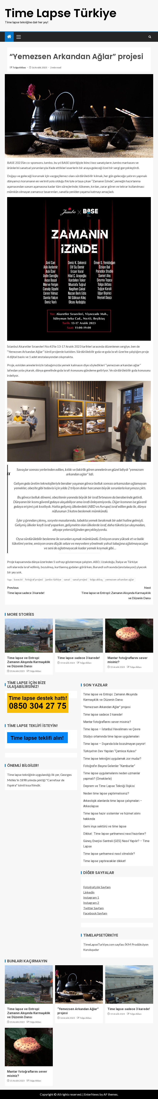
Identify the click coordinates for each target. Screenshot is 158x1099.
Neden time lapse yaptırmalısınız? (106, 793)
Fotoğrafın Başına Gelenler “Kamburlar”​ (109, 766)
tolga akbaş (96, 579)
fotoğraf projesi (34, 579)
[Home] (9, 36)
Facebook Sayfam (95, 913)
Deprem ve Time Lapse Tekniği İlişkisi (109, 786)
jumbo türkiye (53, 579)
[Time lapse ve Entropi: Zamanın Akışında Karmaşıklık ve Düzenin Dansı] (29, 636)
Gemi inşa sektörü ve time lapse (104, 826)
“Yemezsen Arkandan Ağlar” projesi (106, 707)
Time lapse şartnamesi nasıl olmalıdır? (109, 854)
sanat (67, 579)
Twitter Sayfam (93, 908)
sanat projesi (80, 579)
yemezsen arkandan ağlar (119, 579)
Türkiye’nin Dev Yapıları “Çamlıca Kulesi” (109, 751)
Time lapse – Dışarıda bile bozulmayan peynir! (114, 744)
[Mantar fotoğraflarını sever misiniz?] (129, 636)
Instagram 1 (91, 897)
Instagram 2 (91, 902)
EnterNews (91, 1094)
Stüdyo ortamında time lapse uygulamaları (111, 736)
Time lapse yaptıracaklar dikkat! (104, 861)
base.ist (18, 579)
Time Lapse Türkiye (61, 13)
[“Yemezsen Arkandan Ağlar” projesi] (79, 984)
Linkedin (88, 892)
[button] (18, 37)
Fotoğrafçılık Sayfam (97, 887)
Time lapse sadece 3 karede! (26, 590)
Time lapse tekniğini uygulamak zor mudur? (112, 758)
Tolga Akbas (19, 67)
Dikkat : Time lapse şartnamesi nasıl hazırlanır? (114, 834)
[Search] (149, 37)
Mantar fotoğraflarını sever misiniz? (107, 722)
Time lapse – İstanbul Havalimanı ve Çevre (111, 729)
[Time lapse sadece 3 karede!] (79, 636)
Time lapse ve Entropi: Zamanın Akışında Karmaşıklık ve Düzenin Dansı (116, 593)
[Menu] (18, 37)
